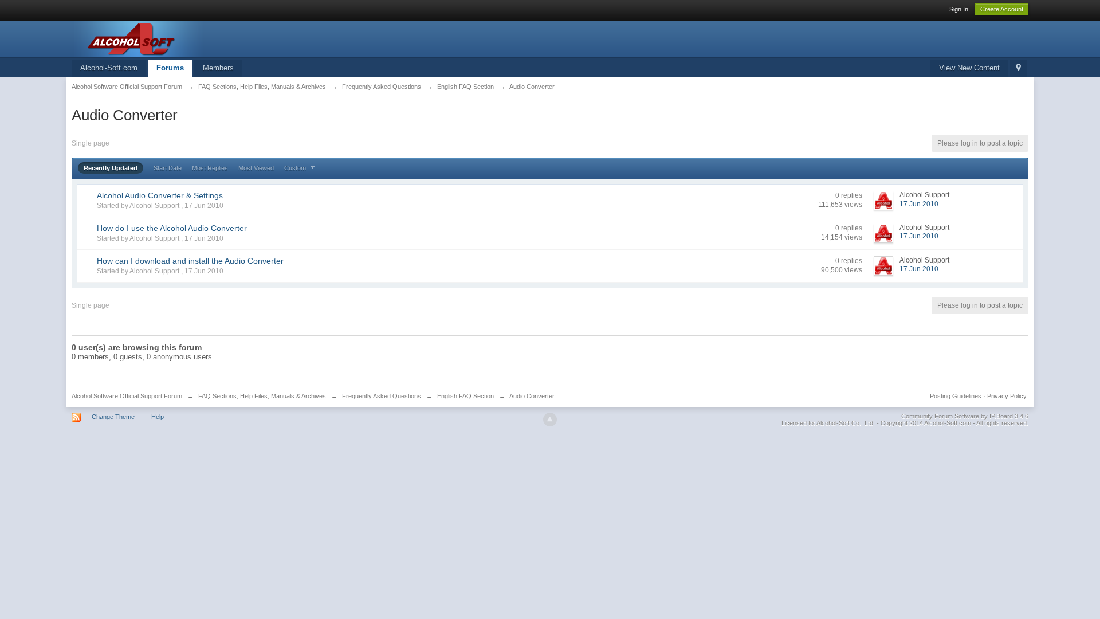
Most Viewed (256, 167)
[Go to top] (550, 419)
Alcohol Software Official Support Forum (127, 396)
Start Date (168, 167)
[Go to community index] (174, 38)
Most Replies (210, 167)
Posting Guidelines (955, 396)
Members (218, 68)
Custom (296, 167)
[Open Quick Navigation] (1018, 68)
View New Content (969, 68)
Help (157, 416)
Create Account (1001, 9)
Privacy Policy (1007, 396)
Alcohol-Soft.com (109, 68)
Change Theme (113, 416)
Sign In (958, 9)
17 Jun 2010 (918, 204)
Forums (170, 68)
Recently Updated (111, 167)
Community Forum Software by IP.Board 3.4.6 (964, 416)
